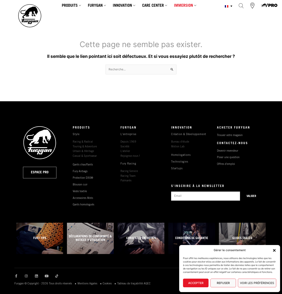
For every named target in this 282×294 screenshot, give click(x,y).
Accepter (196, 283)
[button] (274, 250)
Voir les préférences (257, 283)
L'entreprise (128, 134)
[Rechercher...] (241, 6)
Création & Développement (188, 134)
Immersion (183, 6)
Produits (70, 6)
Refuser (223, 283)
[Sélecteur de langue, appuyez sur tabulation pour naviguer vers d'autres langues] (228, 6)
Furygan (95, 6)
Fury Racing (128, 164)
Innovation (122, 6)
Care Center (153, 6)
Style (76, 134)
